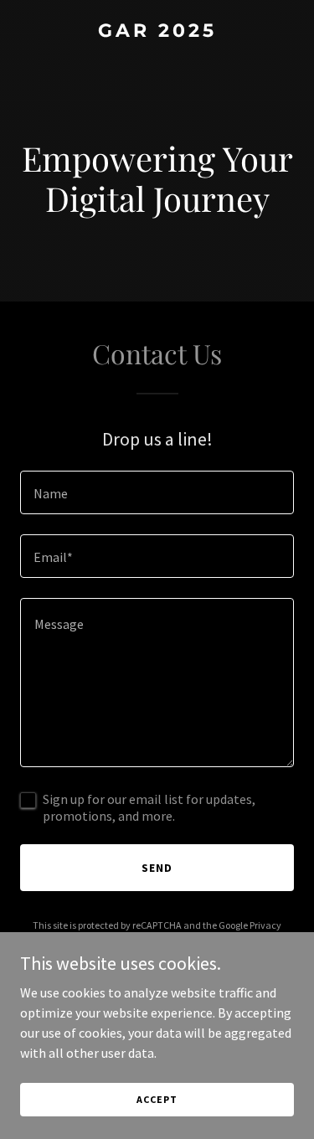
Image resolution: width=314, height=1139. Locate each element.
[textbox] (157, 492)
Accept (156, 1099)
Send (157, 867)
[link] (157, 31)
